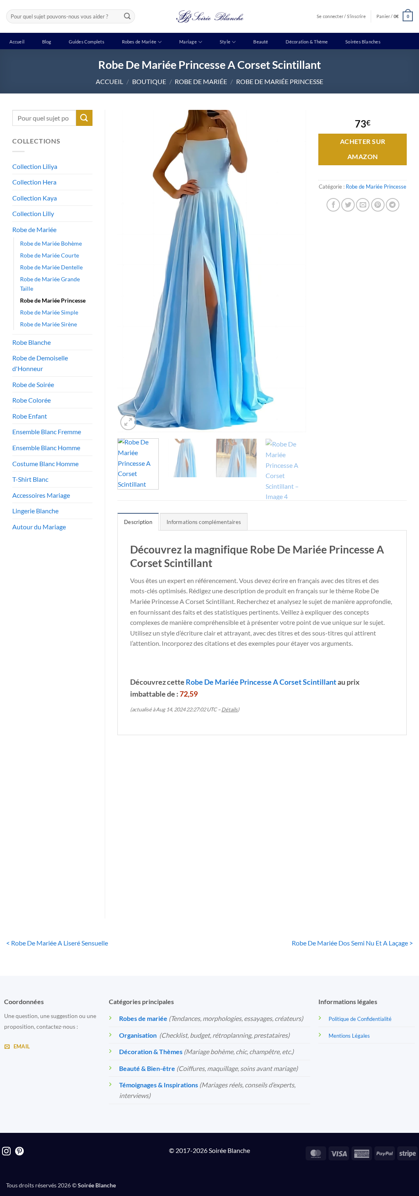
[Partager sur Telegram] (392, 205)
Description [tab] (138, 522)
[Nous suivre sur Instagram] (6, 1152)
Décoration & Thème (307, 41)
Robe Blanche (31, 342)
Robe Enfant (29, 416)
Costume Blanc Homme (45, 463)
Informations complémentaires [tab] (204, 522)
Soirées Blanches (363, 41)
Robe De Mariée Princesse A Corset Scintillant (261, 681)
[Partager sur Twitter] (348, 205)
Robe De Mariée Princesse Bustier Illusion (373, 858)
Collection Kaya (34, 198)
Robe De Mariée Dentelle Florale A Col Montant (150, 858)
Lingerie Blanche (35, 511)
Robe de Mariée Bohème (51, 243)
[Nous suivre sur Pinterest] (19, 1152)
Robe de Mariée (201, 81)
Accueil (17, 41)
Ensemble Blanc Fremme (46, 431)
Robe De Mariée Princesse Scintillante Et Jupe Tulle (224, 863)
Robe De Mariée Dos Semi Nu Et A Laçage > (352, 943)
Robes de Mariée (139, 41)
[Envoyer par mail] (362, 205)
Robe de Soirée (33, 384)
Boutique (149, 81)
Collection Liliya (34, 166)
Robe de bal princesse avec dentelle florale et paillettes (299, 863)
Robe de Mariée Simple (49, 312)
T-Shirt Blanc (30, 479)
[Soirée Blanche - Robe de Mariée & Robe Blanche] (209, 16)
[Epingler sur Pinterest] (378, 205)
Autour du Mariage (39, 527)
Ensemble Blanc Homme (46, 447)
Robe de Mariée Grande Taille (50, 284)
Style (225, 41)
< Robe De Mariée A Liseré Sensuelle (57, 943)
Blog (47, 41)
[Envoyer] (127, 16)
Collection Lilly (33, 213)
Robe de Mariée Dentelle (51, 267)
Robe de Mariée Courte (49, 255)
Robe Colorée (31, 400)
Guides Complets (86, 41)
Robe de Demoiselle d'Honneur (40, 363)
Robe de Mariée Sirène (48, 324)
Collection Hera (34, 182)
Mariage (188, 41)
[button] (394, 16)
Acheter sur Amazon (362, 149)
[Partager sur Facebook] (333, 205)
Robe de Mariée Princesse (279, 81)
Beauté (260, 41)
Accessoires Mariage (41, 495)
